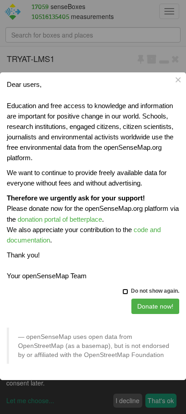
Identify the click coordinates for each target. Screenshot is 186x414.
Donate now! (155, 306)
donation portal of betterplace (60, 219)
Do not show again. (155, 291)
